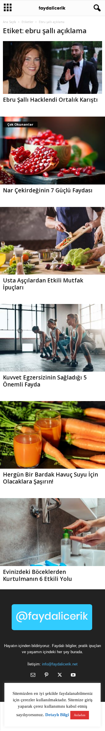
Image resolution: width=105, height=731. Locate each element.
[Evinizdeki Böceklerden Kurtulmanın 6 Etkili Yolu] (52, 532)
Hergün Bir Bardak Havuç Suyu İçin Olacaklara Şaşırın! (50, 478)
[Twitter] (59, 675)
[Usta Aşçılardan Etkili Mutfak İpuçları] (52, 241)
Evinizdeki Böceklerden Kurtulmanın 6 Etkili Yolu (37, 575)
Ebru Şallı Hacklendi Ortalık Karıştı (50, 99)
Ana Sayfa (9, 22)
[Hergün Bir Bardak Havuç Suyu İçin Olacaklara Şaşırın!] (52, 435)
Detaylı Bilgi (57, 714)
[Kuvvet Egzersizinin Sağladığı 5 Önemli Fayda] (52, 338)
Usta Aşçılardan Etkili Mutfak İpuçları (43, 284)
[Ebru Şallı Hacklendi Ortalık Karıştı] (52, 67)
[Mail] (33, 675)
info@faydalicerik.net (60, 664)
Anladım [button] (79, 715)
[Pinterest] (46, 675)
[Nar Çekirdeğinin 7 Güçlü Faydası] (52, 150)
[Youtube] (72, 675)
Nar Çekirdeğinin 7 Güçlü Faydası (47, 190)
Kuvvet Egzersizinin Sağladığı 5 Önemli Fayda (45, 381)
